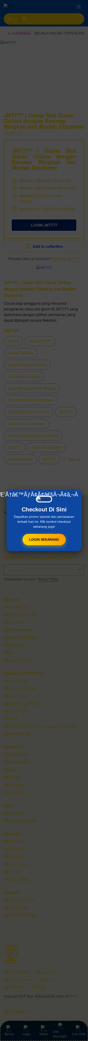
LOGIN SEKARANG (44, 539)
